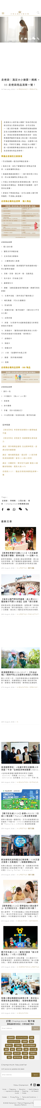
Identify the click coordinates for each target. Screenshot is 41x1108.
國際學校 (8, 1053)
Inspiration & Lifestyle (29, 967)
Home (4, 1089)
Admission (33, 921)
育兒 (31, 1041)
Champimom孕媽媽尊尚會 (17, 504)
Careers (4, 1097)
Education (23, 687)
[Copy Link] (38, 38)
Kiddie (24, 1093)
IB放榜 (25, 1053)
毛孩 (31, 1057)
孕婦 (26, 1049)
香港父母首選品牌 (29, 1045)
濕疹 (9, 1057)
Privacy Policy (14, 1097)
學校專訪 (33, 1053)
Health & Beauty (34, 1089)
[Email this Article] (25, 38)
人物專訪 (17, 1045)
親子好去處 (17, 1057)
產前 (12, 1049)
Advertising (20, 1099)
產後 (6, 1049)
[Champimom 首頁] (18, 14)
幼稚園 (19, 1049)
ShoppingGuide (13, 1041)
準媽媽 (13, 501)
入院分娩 (22, 501)
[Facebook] (31, 1084)
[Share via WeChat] (34, 37)
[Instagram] (34, 1084)
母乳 (25, 1057)
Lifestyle (23, 568)
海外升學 (17, 1053)
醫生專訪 (9, 1045)
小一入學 (33, 1049)
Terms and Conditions (29, 1097)
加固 (31, 1037)
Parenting (25, 1091)
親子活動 (31, 568)
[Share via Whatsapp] (29, 38)
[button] (2, 13)
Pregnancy (23, 89)
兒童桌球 (11, 1037)
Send (36, 1028)
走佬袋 (5, 501)
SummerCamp (22, 1037)
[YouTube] (38, 1084)
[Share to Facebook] (21, 38)
